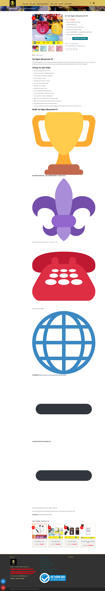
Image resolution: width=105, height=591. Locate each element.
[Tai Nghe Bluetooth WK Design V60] (88, 531)
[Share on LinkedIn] (76, 49)
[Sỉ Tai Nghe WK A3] (55, 531)
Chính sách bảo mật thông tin (46, 564)
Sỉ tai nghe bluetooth (27, 8)
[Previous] (34, 29)
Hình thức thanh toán (44, 566)
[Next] (60, 29)
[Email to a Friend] (71, 49)
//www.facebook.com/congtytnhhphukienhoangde (52, 375)
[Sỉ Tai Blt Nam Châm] (39, 531)
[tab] (33, 55)
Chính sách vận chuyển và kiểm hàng (48, 569)
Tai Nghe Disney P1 (81, 46)
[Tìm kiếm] (91, 3)
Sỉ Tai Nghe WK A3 (56, 541)
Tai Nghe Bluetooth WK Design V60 (88, 542)
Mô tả (33, 55)
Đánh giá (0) (39, 55)
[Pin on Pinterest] (74, 49)
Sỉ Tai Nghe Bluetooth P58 (45, 514)
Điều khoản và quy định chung (46, 562)
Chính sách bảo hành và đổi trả (47, 571)
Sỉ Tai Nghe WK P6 (72, 541)
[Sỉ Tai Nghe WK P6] (72, 531)
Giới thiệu (32, 4)
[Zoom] (34, 42)
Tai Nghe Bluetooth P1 (71, 46)
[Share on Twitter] (69, 49)
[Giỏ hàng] (94, 3)
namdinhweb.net (35, 589)
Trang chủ (13, 8)
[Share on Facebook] (66, 49)
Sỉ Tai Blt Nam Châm (39, 541)
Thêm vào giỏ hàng (80, 38)
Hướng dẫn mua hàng (45, 559)
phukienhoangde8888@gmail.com (21, 575)
